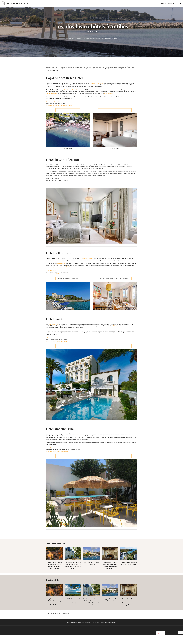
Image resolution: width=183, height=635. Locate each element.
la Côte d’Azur (115, 326)
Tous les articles (94, 622)
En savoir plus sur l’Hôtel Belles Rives (56, 273)
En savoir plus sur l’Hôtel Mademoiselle (57, 451)
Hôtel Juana (49, 338)
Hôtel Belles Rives (51, 270)
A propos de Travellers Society (107, 622)
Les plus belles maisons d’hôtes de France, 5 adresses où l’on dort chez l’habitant (54, 565)
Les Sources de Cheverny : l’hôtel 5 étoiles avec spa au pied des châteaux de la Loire (73, 565)
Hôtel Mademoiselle (51, 447)
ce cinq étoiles (61, 263)
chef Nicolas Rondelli (52, 93)
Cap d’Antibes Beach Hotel (71, 90)
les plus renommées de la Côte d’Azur (61, 267)
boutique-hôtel (80, 434)
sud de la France (108, 93)
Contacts (74, 622)
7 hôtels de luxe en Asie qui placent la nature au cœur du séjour (73, 601)
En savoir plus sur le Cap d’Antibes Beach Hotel (59, 105)
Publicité (69, 622)
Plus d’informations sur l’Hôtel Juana (56, 341)
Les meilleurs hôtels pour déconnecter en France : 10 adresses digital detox (110, 565)
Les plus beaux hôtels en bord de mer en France (129, 563)
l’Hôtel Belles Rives (86, 258)
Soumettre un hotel (83, 622)
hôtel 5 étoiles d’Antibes (97, 83)
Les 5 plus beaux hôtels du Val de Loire (91, 563)
